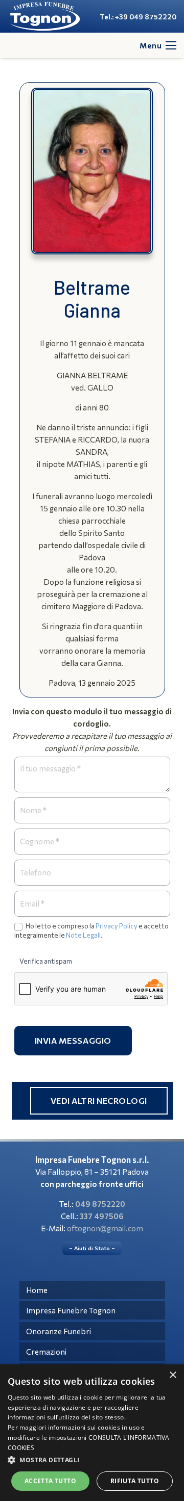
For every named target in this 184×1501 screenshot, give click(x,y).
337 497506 (102, 1216)
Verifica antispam (45, 961)
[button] (92, 1460)
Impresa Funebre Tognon (71, 1310)
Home (37, 1290)
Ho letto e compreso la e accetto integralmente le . (91, 930)
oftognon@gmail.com (105, 1228)
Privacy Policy (116, 926)
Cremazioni (46, 1351)
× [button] (172, 1375)
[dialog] (92, 1432)
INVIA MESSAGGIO (73, 1040)
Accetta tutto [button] (50, 1481)
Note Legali (83, 935)
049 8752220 (100, 1203)
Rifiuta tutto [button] (134, 1481)
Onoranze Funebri (58, 1331)
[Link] (45, 16)
